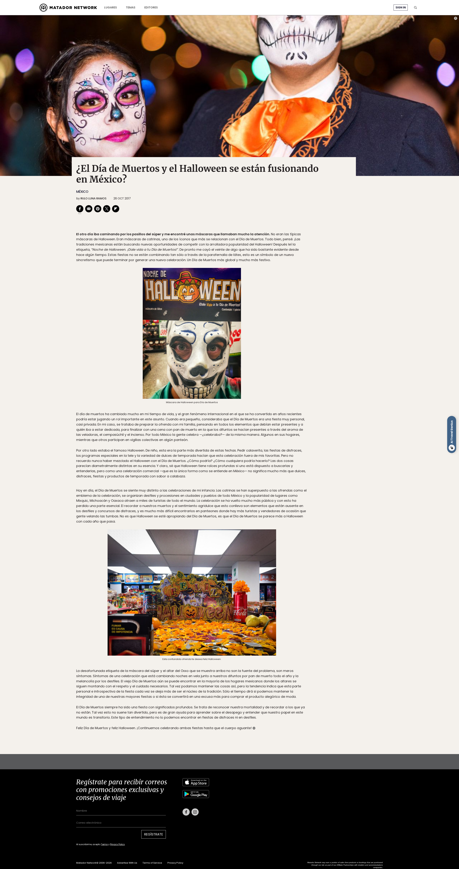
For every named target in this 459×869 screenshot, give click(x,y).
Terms (233, 458)
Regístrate (263, 450)
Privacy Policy (246, 458)
